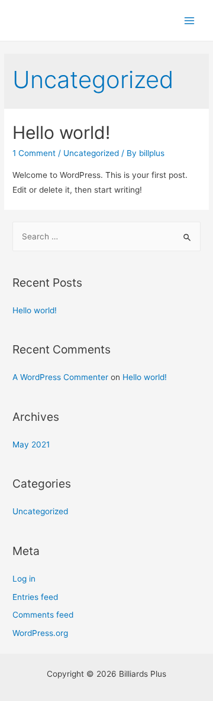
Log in (24, 578)
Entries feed (35, 597)
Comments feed (42, 614)
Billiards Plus (68, 19)
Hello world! (61, 132)
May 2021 (31, 444)
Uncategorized (91, 153)
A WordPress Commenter (60, 377)
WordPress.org (40, 633)
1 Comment (34, 153)
